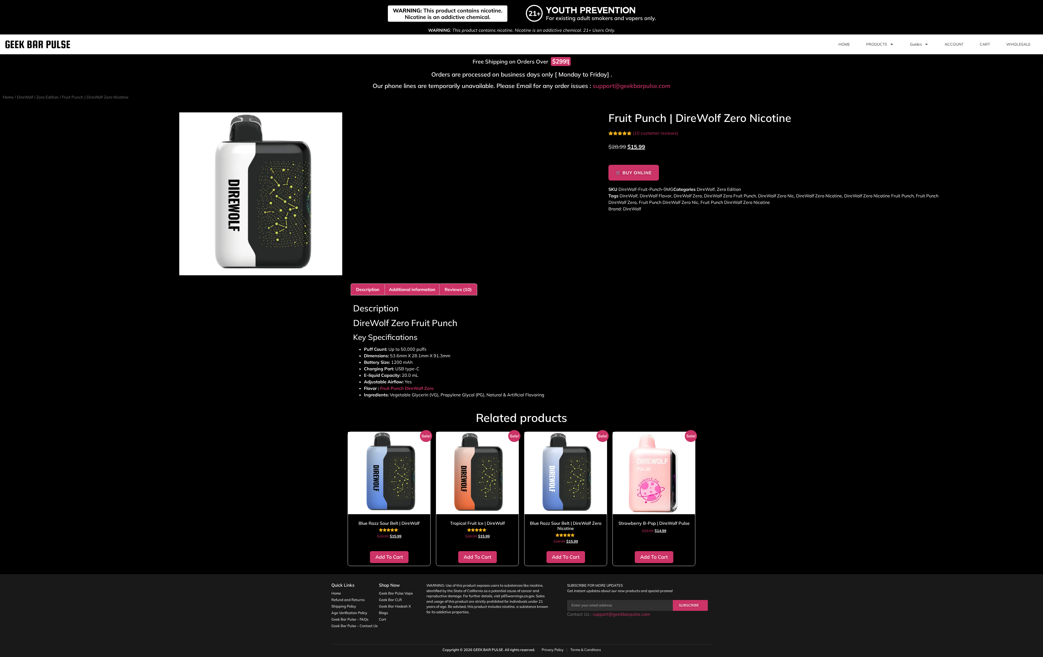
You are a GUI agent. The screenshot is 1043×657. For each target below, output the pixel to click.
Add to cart (389, 557)
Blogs (383, 613)
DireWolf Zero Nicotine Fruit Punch (879, 195)
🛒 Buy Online (633, 172)
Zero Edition (47, 97)
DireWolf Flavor (655, 195)
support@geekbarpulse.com (632, 86)
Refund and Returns (348, 600)
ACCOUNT (954, 44)
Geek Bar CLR (390, 600)
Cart (382, 619)
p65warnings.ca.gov (517, 596)
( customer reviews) (655, 133)
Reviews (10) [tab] (458, 289)
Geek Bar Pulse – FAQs (349, 619)
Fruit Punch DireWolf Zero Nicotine (735, 202)
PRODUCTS (876, 44)
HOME (844, 44)
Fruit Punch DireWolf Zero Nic (668, 202)
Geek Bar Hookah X (395, 606)
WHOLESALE (1018, 44)
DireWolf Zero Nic (776, 195)
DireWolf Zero (688, 195)
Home (8, 97)
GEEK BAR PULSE (488, 649)
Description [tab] (367, 289)
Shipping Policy (343, 606)
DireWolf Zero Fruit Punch (730, 195)
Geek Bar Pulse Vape (396, 593)
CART (985, 44)
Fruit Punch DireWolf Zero (406, 388)
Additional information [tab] (412, 289)
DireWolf (25, 97)
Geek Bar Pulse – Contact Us (354, 626)
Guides (916, 44)
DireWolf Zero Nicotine (819, 195)
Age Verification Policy (349, 613)
